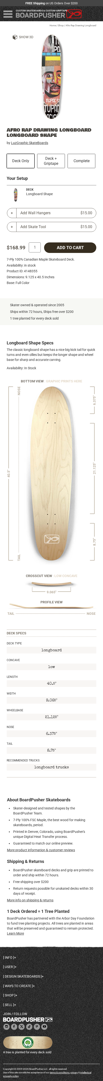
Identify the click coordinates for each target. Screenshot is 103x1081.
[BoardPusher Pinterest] (37, 1027)
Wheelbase (15, 710)
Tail (9, 743)
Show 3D (26, 37)
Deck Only (20, 161)
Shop (61, 25)
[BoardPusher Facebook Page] (14, 1027)
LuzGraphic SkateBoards (29, 143)
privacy (74, 1072)
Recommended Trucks (23, 760)
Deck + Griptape (51, 161)
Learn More (15, 933)
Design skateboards (22, 976)
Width (11, 693)
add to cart (70, 247)
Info (8, 957)
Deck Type (14, 643)
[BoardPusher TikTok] (29, 1027)
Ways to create (18, 986)
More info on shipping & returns (30, 900)
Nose (10, 727)
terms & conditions (59, 1072)
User (9, 967)
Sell (8, 1005)
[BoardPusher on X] (21, 1027)
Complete (82, 161)
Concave (13, 660)
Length (12, 677)
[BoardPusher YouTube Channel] (44, 1027)
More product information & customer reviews (41, 850)
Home (53, 25)
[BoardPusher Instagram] (6, 1027)
